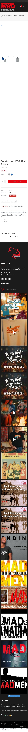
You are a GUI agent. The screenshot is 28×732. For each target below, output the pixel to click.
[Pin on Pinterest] (8, 201)
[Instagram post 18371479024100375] (14, 493)
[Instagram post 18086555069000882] (14, 306)
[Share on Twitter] (5, 201)
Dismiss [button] (7, 729)
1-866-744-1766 (17, 1)
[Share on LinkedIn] (15, 201)
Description (4, 206)
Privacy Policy (7, 724)
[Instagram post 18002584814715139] (14, 359)
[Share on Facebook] (2, 201)
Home (2, 15)
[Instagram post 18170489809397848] (14, 386)
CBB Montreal (8, 15)
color (2, 174)
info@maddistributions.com (9, 274)
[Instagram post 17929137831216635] (14, 332)
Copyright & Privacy (16, 724)
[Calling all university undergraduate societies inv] (14, 600)
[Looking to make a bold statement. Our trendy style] (14, 520)
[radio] (9, 174)
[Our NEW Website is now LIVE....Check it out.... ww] (14, 547)
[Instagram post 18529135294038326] (14, 466)
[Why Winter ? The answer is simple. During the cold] (14, 627)
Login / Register (23, 1)
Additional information (16, 206)
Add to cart (17, 181)
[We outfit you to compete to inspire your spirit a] (14, 654)
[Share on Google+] (12, 201)
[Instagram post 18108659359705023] (14, 413)
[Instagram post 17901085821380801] (14, 440)
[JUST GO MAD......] (14, 573)
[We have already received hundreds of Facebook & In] (14, 681)
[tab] (4, 206)
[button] (24, 40)
